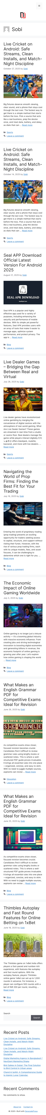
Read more (27, 125)
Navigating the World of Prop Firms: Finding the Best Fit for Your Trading (21, 481)
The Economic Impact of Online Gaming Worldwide (22, 588)
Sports (10, 132)
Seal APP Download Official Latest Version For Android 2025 (23, 262)
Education (11, 779)
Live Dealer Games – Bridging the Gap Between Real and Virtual (22, 369)
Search (7, 1013)
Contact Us (28, 1107)
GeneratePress (31, 1111)
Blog (9, 344)
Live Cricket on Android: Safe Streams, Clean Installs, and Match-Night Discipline (23, 54)
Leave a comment (15, 136)
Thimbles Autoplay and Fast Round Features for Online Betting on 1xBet (22, 915)
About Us (17, 1107)
